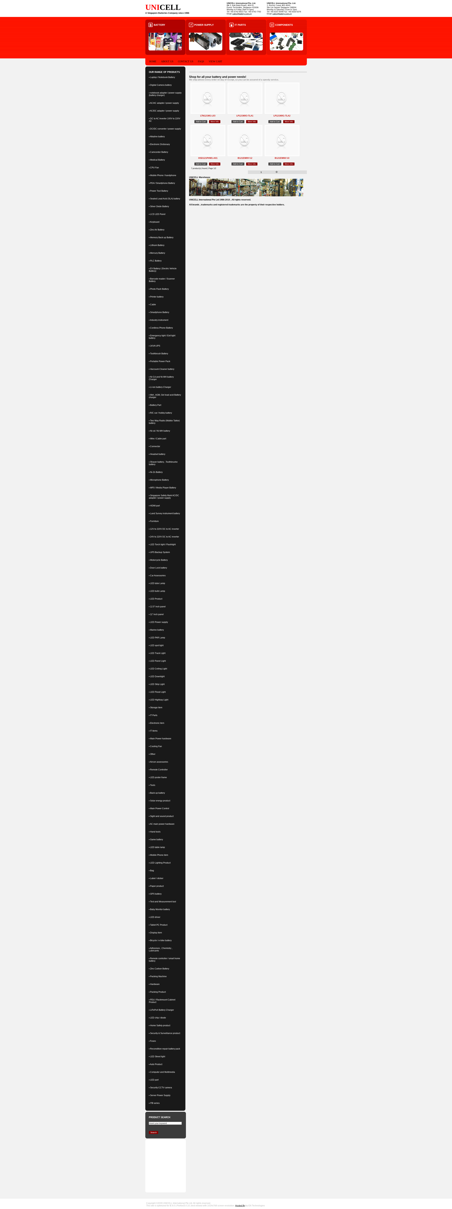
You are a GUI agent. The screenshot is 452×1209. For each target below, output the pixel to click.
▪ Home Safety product (159, 1025)
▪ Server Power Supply (159, 1095)
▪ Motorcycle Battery (158, 560)
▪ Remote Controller (158, 769)
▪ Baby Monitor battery (159, 909)
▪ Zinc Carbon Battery (159, 968)
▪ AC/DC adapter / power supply (164, 111)
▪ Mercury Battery (157, 253)
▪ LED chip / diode (157, 1017)
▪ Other (152, 754)
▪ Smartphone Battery (159, 312)
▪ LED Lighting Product (160, 863)
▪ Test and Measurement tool (162, 901)
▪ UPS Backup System (159, 552)
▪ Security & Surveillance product (164, 1033)
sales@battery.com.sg (242, 14)
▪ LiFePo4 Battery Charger (161, 1010)
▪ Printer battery (156, 297)
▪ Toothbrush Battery (158, 353)
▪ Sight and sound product (161, 816)
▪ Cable (152, 304)
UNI (152, 7)
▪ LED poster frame (158, 777)
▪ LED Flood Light (157, 692)
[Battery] (165, 50)
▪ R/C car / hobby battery (160, 413)
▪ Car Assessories (157, 575)
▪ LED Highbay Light (158, 700)
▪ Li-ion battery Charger (160, 387)
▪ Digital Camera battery (160, 85)
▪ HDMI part (154, 505)
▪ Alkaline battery (157, 136)
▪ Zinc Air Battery (156, 229)
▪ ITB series (154, 1103)
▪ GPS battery (155, 894)
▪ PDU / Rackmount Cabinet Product (162, 1001)
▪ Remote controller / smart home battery (164, 959)
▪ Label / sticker (156, 878)
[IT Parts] (246, 50)
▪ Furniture (154, 521)
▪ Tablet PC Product (158, 925)
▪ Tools (152, 785)
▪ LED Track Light (157, 653)
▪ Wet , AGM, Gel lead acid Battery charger (165, 396)
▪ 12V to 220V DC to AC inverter (164, 529)
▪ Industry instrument (158, 320)
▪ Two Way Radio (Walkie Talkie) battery (164, 421)
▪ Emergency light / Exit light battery (162, 336)
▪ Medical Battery (157, 160)
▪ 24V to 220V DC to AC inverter (164, 537)
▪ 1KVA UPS (154, 346)
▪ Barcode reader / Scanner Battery (162, 280)
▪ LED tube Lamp (157, 583)
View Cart (215, 61)
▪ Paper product (156, 886)
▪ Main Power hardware (160, 738)
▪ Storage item (155, 707)
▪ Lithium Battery (156, 245)
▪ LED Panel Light (157, 661)
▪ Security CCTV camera (160, 1087)
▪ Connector (154, 446)
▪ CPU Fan (154, 167)
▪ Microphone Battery (159, 480)
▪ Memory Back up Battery (161, 237)
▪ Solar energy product (159, 800)
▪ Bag (151, 870)
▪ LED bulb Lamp (157, 591)
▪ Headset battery (157, 454)
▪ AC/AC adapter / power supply (164, 103)
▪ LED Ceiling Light (158, 668)
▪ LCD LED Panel (157, 214)
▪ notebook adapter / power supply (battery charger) (165, 94)
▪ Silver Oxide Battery (159, 206)
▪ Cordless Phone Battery (161, 328)
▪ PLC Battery (155, 261)
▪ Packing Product (157, 992)
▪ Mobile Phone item (158, 855)
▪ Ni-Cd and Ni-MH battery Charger (161, 378)
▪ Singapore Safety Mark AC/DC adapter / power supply (164, 496)
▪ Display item (155, 932)
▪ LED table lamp (157, 847)
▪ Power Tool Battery (158, 191)
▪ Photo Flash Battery (159, 289)
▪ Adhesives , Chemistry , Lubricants (160, 949)
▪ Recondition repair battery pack (164, 1049)
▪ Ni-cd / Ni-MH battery (159, 431)
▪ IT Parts (153, 715)
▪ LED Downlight (157, 676)
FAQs (201, 61)
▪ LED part (154, 1080)
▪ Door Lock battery (158, 568)
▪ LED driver (154, 917)
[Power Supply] (205, 50)
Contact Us (186, 61)
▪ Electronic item (156, 723)
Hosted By (240, 1205)
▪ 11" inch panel (156, 614)
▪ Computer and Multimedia (162, 1072)
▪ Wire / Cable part (157, 438)
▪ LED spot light (156, 645)
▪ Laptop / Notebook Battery (162, 77)
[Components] (286, 50)
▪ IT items (153, 731)
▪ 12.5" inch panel (157, 606)
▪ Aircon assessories (158, 762)
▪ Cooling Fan (155, 746)
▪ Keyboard (154, 222)
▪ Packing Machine (158, 976)
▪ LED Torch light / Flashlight (162, 544)
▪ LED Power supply (158, 622)
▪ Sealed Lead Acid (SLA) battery (164, 198)
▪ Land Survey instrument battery (164, 513)
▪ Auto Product (155, 1064)
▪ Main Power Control (159, 808)
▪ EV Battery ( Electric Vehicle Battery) (163, 269)
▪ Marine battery (156, 630)
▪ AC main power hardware (161, 824)
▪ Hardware (154, 984)
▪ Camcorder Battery (158, 152)
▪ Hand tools (154, 832)
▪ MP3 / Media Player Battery (162, 487)
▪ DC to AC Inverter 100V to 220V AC (164, 119)
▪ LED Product (155, 599)
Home (153, 61)
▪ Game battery (156, 839)
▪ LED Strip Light (157, 684)
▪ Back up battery (157, 793)
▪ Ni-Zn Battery (156, 472)
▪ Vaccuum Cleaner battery (161, 369)
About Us (167, 61)
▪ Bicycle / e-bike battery (160, 940)
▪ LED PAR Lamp (157, 637)
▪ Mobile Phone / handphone (162, 175)
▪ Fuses (152, 1041)
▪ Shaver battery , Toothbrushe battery (163, 463)
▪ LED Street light (157, 1056)
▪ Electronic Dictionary (159, 144)
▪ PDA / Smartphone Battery (162, 183)
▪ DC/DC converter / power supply (165, 129)
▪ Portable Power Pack (159, 361)
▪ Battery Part (155, 405)
